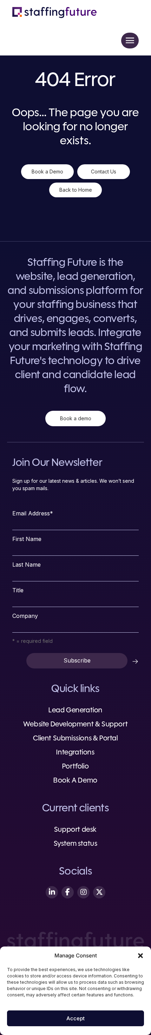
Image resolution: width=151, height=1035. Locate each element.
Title (18, 590)
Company (25, 615)
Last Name (26, 564)
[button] (140, 955)
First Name (26, 538)
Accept (75, 1018)
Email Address (32, 513)
